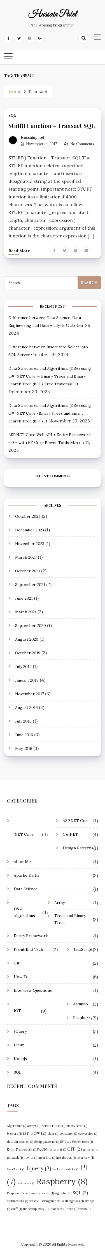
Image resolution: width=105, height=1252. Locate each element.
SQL (12, 115)
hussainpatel (32, 137)
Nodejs (20, 1058)
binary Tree (76, 1126)
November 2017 (29, 693)
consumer (68, 1134)
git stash (15, 1157)
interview (85, 1157)
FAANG (44, 1149)
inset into (46, 1157)
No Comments (82, 144)
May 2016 (23, 748)
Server (47, 1193)
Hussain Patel (53, 14)
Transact (58, 1209)
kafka (58, 1169)
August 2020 (26, 639)
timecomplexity (35, 1209)
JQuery (20, 1031)
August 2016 (26, 707)
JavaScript (83, 949)
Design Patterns (78, 847)
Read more (19, 250)
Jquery (38, 1168)
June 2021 (24, 598)
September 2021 (30, 584)
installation (66, 1157)
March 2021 (25, 611)
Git (17, 963)
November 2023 (29, 543)
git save (90, 1149)
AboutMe (22, 861)
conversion (87, 1134)
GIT (74, 1149)
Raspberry (82, 1017)
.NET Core (24, 834)
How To (21, 976)
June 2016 (24, 734)
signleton (63, 1193)
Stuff (16, 1209)
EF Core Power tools (76, 1142)
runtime (32, 1193)
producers (26, 1183)
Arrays (60, 902)
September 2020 (30, 625)
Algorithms (16, 1126)
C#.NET (70, 834)
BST (27, 1134)
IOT (17, 1010)
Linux (19, 1044)
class (52, 1134)
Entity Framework (31, 935)
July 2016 (23, 721)
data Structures (20, 1142)
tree (72, 1209)
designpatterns (46, 1142)
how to (30, 1157)
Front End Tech (28, 949)
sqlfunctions (17, 1201)
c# (40, 1133)
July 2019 (23, 666)
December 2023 (29, 530)
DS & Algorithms (24, 912)
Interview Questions (33, 990)
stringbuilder (52, 1201)
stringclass (74, 1201)
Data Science (26, 888)
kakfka (72, 1169)
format (59, 1149)
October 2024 (28, 516)
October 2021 (27, 570)
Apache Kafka (26, 875)
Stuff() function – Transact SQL (51, 125)
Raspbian (15, 1193)
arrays (33, 1126)
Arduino (80, 1004)
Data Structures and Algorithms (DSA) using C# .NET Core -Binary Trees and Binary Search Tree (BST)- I (49, 413)
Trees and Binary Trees (70, 919)
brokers (14, 1134)
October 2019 (27, 652)
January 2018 (27, 680)
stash (34, 1201)
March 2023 (26, 557)
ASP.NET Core (76, 820)
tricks (84, 1209)
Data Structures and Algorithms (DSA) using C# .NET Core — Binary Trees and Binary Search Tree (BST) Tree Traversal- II (49, 376)
